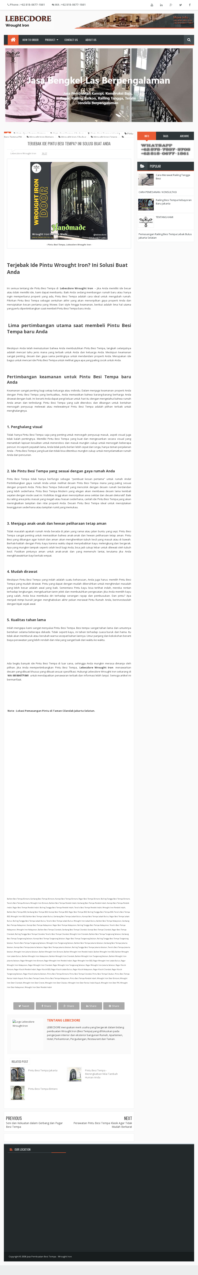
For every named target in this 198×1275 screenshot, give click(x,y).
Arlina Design (182, 1256)
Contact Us (71, 40)
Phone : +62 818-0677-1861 (27, 4)
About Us (90, 40)
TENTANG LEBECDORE (63, 1020)
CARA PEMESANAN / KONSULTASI (158, 192)
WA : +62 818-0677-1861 (70, 4)
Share (47, 1006)
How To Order (30, 40)
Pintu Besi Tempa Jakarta (42, 1070)
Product (50, 40)
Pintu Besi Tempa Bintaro (43, 1089)
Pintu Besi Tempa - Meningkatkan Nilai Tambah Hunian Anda (101, 1074)
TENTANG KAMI (164, 217)
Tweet (25, 1006)
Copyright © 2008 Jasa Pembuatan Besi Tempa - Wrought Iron (40, 1256)
